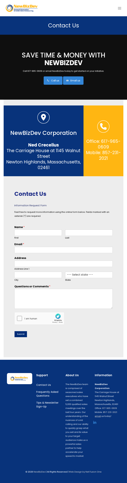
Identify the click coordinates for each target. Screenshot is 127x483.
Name (19, 227)
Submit (20, 334)
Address (20, 258)
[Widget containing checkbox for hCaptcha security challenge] (39, 318)
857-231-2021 (110, 412)
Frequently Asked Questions (47, 393)
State (68, 280)
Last (67, 238)
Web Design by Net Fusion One (85, 471)
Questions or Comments (32, 286)
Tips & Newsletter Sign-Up (47, 404)
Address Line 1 (21, 269)
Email (19, 244)
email (48, 71)
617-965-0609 (109, 408)
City (16, 280)
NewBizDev (39, 471)
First (16, 238)
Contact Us (43, 385)
